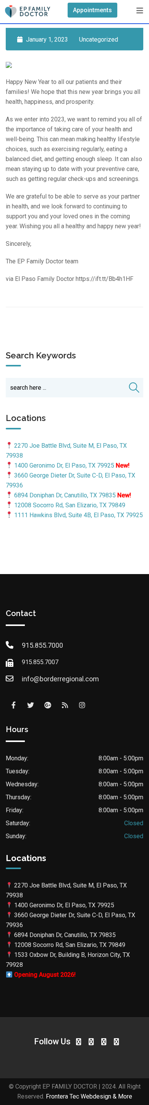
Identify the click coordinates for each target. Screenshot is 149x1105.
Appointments (92, 10)
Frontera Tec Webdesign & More (89, 1096)
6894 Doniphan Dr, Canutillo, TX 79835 (65, 495)
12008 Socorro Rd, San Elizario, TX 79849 (69, 505)
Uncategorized (98, 39)
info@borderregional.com (60, 679)
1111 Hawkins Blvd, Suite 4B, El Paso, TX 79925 (78, 515)
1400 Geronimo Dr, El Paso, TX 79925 (64, 465)
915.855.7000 (42, 645)
